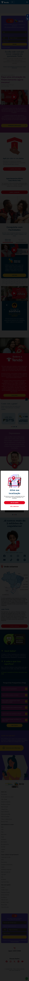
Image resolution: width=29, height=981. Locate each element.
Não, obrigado (14, 506)
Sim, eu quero (15, 502)
